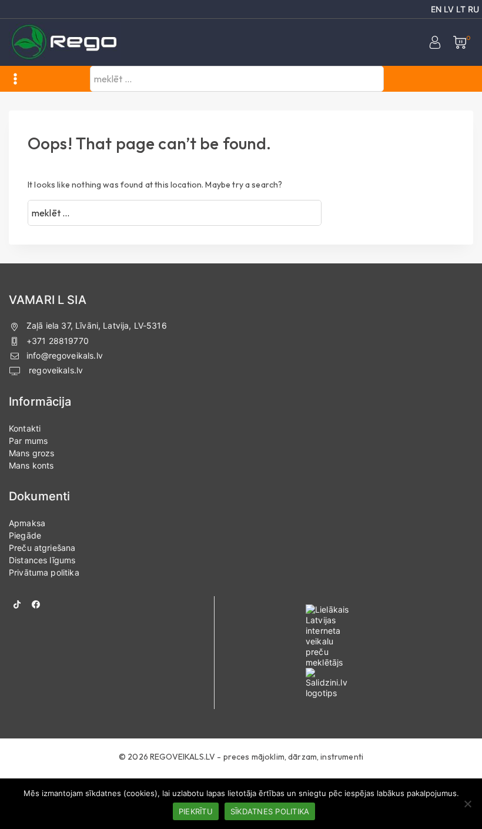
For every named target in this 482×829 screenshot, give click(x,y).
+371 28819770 (57, 341)
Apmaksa (27, 523)
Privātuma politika (44, 572)
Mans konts (31, 465)
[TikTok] (17, 604)
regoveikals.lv (54, 370)
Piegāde (25, 535)
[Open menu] (15, 78)
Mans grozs (32, 453)
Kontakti (25, 428)
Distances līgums (42, 560)
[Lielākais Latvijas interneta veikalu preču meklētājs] (361, 636)
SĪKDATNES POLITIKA (270, 811)
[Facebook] (36, 604)
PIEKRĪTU (196, 811)
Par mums (28, 441)
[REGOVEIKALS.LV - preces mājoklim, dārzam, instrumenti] (64, 42)
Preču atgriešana (42, 548)
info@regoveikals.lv (64, 355)
